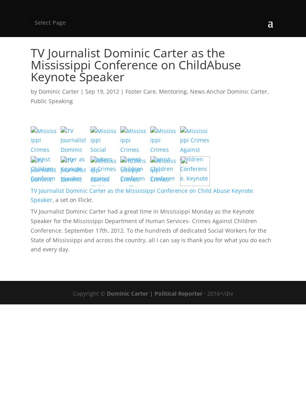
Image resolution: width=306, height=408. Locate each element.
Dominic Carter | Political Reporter (154, 293)
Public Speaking (52, 101)
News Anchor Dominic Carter (228, 91)
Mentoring (173, 91)
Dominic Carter (59, 91)
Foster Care (141, 91)
